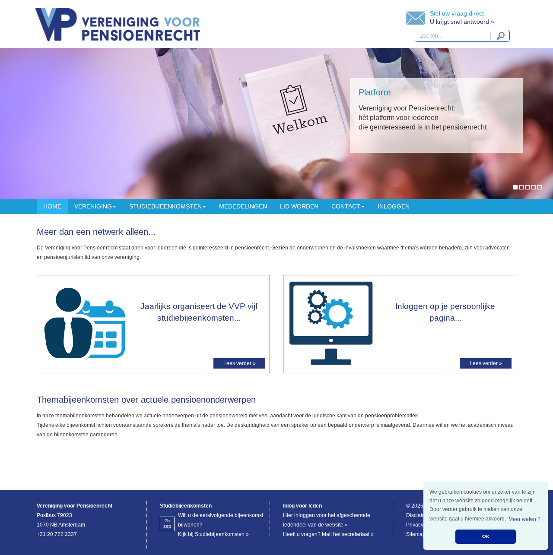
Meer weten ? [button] (524, 519)
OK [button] (485, 536)
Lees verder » (239, 363)
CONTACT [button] (345, 206)
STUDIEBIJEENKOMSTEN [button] (165, 206)
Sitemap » (418, 534)
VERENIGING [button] (93, 206)
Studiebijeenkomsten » (222, 534)
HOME (52, 206)
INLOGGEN (394, 206)
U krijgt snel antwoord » (462, 21)
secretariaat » (358, 534)
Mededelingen (243, 206)
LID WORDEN (299, 206)
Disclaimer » (420, 515)
